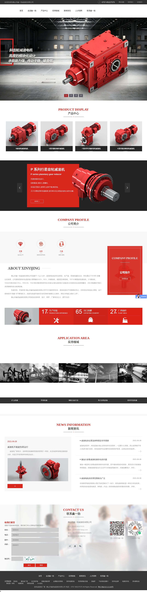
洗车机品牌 (115, 581)
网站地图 (121, 2)
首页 (21, 11)
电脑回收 (21, 583)
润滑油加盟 (30, 583)
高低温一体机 (10, 583)
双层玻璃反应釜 (83, 581)
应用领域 (55, 11)
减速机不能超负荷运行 (17, 447)
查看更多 (125, 279)
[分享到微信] (80, 546)
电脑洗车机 (125, 581)
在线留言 (139, 2)
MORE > (37, 201)
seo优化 (39, 583)
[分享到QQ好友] (75, 546)
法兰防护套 (34, 581)
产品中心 (44, 11)
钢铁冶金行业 (44, 400)
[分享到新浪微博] (70, 546)
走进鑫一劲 (32, 11)
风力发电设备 (73, 400)
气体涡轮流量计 (103, 581)
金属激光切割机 (58, 581)
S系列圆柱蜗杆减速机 (56, 148)
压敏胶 (93, 581)
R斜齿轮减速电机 (22, 148)
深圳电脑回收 (70, 581)
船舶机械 (132, 400)
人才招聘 (78, 11)
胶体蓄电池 (136, 581)
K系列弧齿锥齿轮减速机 (126, 148)
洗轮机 (15, 581)
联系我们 (130, 2)
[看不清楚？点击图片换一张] (30, 559)
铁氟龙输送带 (46, 581)
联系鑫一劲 (91, 11)
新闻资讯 (67, 11)
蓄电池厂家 (24, 581)
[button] (127, 187)
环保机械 (14, 400)
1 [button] (66, 95)
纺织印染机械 (103, 400)
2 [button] (71, 95)
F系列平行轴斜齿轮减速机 (91, 148)
